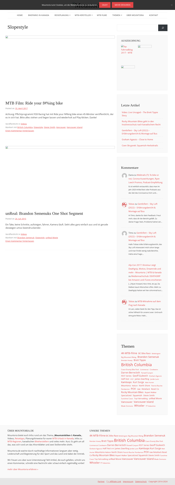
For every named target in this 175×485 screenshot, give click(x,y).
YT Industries (151, 406)
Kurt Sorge (138, 382)
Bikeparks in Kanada (38, 15)
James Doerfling (142, 379)
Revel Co (155, 389)
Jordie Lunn (154, 379)
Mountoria (126, 385)
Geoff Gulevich (140, 375)
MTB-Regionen (14, 441)
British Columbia (25, 127)
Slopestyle (38, 127)
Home (20, 15)
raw (138, 389)
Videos (24, 124)
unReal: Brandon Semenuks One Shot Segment (44, 213)
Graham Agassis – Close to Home (137, 139)
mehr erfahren (122, 5)
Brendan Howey (126, 360)
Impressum (128, 481)
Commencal (144, 370)
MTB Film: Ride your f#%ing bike (34, 103)
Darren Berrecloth (130, 372)
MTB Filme (102, 15)
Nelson (135, 385)
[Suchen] (162, 28)
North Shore (144, 385)
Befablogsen (156, 353)
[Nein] (171, 5)
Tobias (131, 203)
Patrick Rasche (156, 386)
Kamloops (126, 382)
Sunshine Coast (127, 398)
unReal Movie (52, 237)
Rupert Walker (150, 392)
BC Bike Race (144, 353)
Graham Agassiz (155, 376)
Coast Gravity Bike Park (130, 369)
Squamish (137, 395)
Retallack (146, 389)
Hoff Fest (125, 379)
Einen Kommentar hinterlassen (19, 130)
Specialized (126, 395)
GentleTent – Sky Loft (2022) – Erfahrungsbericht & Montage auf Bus (143, 207)
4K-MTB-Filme (129, 353)
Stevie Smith (49, 127)
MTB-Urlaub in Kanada (63, 438)
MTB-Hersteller (83, 15)
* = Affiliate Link (114, 481)
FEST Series (126, 376)
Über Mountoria (135, 15)
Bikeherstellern (42, 441)
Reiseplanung (62, 15)
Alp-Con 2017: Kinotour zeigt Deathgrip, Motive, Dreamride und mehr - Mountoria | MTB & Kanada (145, 269)
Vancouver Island (74, 127)
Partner (101, 481)
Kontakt (153, 15)
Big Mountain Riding (128, 357)
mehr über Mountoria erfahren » (23, 469)
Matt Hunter (149, 382)
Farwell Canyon (147, 373)
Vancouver (61, 127)
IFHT (132, 379)
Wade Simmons (127, 406)
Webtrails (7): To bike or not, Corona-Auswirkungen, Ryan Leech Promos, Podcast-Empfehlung (145, 179)
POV (133, 388)
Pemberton (125, 389)
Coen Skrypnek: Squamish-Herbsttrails (140, 145)
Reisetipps (19, 438)
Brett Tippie (140, 360)
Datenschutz (141, 481)
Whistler (139, 405)
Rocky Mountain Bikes (132, 392)
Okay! (105, 5)
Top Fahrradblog (141, 398)
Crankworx (154, 369)
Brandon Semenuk (25, 237)
